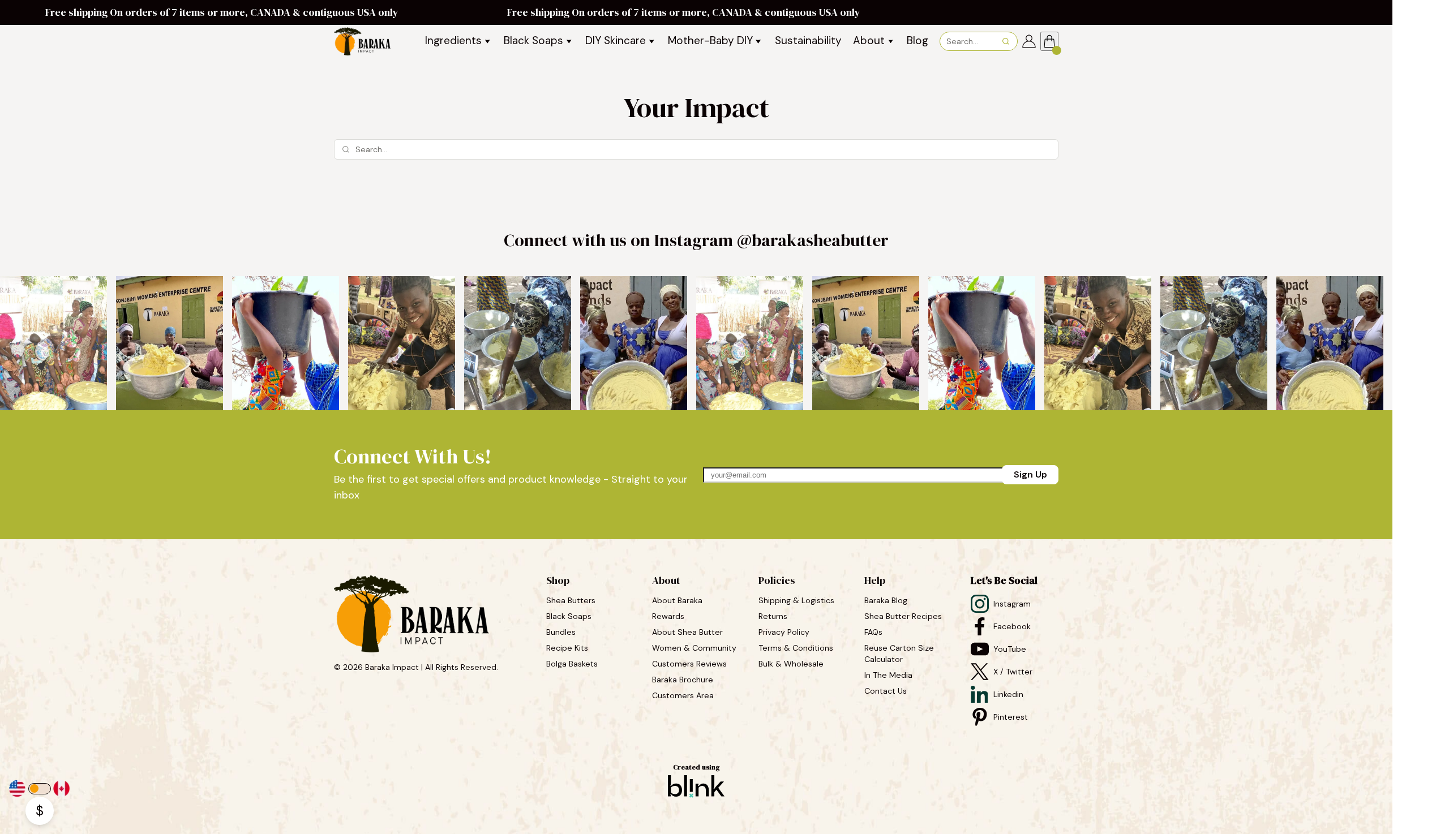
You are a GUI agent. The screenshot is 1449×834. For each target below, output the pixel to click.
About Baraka (677, 600)
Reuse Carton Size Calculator (900, 653)
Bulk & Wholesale (791, 664)
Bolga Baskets (573, 664)
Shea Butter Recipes (903, 616)
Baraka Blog (885, 600)
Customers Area (683, 695)
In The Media (888, 675)
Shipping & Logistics (796, 600)
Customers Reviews (690, 664)
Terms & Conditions (795, 648)
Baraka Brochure (682, 679)
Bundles (562, 632)
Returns (772, 616)
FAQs (873, 632)
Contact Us (885, 691)
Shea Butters (572, 600)
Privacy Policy (783, 632)
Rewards (668, 616)
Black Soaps (570, 616)
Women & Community (695, 648)
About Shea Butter (687, 632)
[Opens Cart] (1049, 41)
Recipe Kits (568, 648)
